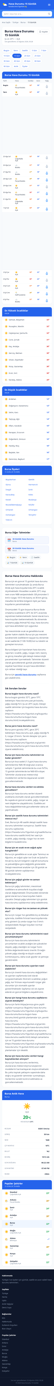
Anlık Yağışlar (7, 1304)
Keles (31, 494)
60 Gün (38, 61)
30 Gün (7, 61)
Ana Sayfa (6, 22)
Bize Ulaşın (6, 1328)
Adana (4, 1360)
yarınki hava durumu (25, 674)
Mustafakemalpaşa (14, 505)
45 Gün (27, 61)
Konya (4, 1367)
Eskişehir (6, 1371)
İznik (31, 489)
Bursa (23, 22)
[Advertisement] (27, 125)
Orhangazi (33, 510)
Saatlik (25, 50)
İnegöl (8, 489)
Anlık (16, 66)
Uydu (4, 1300)
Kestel (8, 499)
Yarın (16, 50)
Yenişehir (32, 515)
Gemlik (31, 479)
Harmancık (33, 484)
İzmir (4, 1346)
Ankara (5, 1343)
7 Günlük (12, 562)
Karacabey (10, 494)
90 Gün (7, 66)
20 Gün (27, 56)
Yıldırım (9, 520)
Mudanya (32, 499)
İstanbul (5, 1339)
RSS (3, 1318)
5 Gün (34, 50)
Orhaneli (9, 510)
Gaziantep (6, 1364)
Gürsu (8, 484)
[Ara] (49, 14)
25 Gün (38, 56)
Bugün (6, 50)
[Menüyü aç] (49, 5)
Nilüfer (31, 505)
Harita (4, 1297)
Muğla (4, 1357)
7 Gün (43, 50)
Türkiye (15, 22)
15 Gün (17, 56)
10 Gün (7, 56)
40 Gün (17, 61)
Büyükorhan (11, 479)
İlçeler (25, 66)
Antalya (5, 1350)
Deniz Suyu (6, 1307)
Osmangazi (10, 515)
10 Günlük (27, 562)
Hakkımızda (7, 1321)
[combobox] (27, 14)
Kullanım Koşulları (9, 1325)
